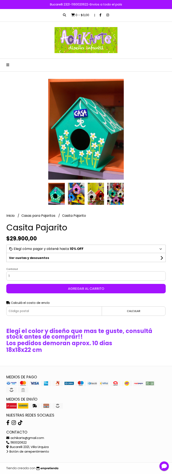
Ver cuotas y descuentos (29, 258)
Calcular (133, 311)
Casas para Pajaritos (38, 215)
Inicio (11, 215)
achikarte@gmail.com (27, 438)
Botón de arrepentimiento (29, 451)
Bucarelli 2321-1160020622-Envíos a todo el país (86, 4)
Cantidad (12, 269)
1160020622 (18, 442)
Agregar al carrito (86, 288)
